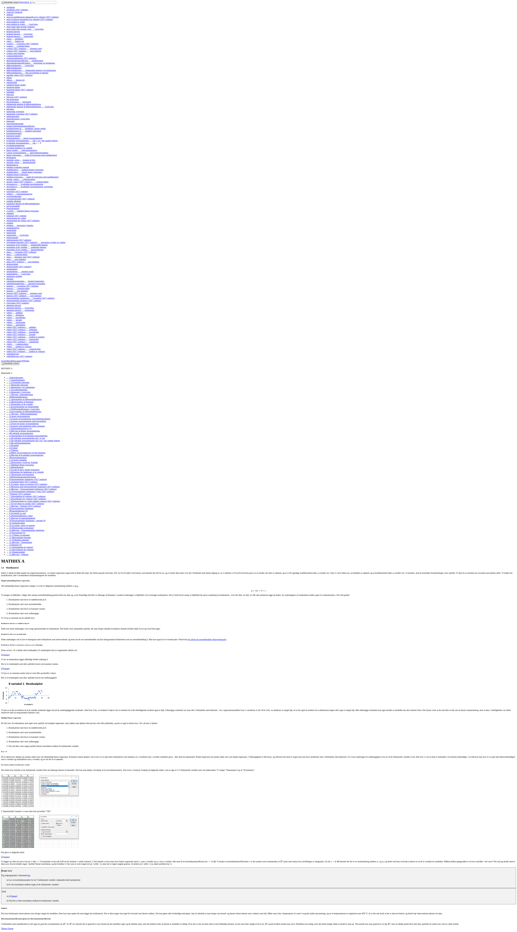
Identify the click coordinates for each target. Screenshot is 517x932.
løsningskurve (12, 165)
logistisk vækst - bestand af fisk (20, 160)
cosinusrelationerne (14, 56)
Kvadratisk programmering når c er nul (27, 438)
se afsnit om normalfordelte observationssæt (207, 639)
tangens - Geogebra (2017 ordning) (22, 286)
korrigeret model (13, 136)
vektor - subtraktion (15, 325)
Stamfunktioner (17, 380)
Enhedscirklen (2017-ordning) (23, 482)
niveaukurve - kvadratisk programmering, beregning (29, 187)
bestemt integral (13, 31)
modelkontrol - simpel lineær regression (24, 172)
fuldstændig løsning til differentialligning (23, 104)
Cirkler (13, 448)
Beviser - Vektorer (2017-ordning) (25, 506)
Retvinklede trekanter (20, 537)
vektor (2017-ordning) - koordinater (22, 332)
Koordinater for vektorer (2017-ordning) (27, 499)
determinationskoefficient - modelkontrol (24, 61)
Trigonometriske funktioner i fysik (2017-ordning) (31, 491)
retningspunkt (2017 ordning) (18, 240)
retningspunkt (12, 237)
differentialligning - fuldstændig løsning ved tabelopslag (31, 70)
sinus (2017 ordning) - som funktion (22, 262)
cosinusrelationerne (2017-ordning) (21, 58)
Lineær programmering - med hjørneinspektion (27, 153)
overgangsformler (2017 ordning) (20, 199)
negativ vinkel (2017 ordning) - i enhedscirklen (27, 182)
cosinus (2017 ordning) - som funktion (23, 51)
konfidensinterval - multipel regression (23, 131)
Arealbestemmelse (18, 390)
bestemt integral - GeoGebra (19, 34)
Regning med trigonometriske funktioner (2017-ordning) (34, 487)
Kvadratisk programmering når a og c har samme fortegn (34, 440)
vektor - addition (14, 313)
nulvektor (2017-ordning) (17, 191)
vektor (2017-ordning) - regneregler (22, 339)
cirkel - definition (14, 39)
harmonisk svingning (15, 111)
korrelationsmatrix (14, 133)
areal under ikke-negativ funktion (20, 27)
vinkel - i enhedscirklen (17, 344)
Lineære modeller (18, 460)
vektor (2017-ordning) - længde (20, 334)
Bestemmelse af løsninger (21, 402)
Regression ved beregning (21, 474)
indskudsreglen (12, 116)
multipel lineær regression (17, 174)
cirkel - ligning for (15, 41)
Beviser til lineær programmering (24, 431)
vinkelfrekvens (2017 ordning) (19, 356)
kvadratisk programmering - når (23, 143)
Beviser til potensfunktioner (22, 518)
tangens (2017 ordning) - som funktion (23, 296)
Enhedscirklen (17, 523)
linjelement (11, 157)
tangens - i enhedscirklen (18, 288)
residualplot (11, 230)
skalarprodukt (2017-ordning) (19, 267)
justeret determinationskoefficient (20, 126)
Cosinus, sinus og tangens (22, 525)
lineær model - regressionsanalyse (21, 150)
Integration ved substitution (22, 387)
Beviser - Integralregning (21, 394)
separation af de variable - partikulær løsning (26, 247)
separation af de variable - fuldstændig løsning (27, 245)
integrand (10, 121)
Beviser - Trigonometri (20, 542)
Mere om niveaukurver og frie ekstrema (27, 453)
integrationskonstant (14, 124)
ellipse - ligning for (15, 80)
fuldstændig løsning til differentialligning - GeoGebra (30, 107)
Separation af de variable (21, 404)
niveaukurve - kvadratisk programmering (24, 184)
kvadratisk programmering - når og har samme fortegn (32, 140)
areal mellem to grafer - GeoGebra (22, 24)
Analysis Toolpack (14, 12)
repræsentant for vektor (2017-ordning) (23, 220)
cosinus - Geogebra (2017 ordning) (22, 44)
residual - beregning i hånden (19, 225)
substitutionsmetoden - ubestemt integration (25, 283)
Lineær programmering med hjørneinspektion (29, 419)
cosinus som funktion (15, 53)
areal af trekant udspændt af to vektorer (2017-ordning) (29, 19)
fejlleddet (10, 92)
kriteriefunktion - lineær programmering (24, 138)
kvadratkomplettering (15, 145)
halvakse (10, 109)
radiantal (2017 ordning (16, 216)
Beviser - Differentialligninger (23, 414)
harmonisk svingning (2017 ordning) (22, 114)
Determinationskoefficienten (22, 477)
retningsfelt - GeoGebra (17, 235)
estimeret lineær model (16, 85)
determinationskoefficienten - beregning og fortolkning (30, 63)
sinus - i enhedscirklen (16, 254)
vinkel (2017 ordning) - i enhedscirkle (23, 349)
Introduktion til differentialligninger (25, 399)
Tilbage (4, 928)
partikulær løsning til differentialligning (23, 204)
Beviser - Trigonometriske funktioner (26, 530)
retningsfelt (11, 233)
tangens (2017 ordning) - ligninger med (24, 293)
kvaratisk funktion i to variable (19, 148)
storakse (9, 279)
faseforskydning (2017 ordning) (19, 90)
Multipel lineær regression (21, 465)
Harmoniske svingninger (21, 528)
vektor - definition (15, 315)
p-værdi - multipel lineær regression (22, 211)
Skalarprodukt (17, 552)
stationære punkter (14, 276)
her (28, 875)
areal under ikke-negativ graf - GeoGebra (25, 29)
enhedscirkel (11, 82)
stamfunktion (12, 269)
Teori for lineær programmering (24, 424)
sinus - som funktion (16, 259)
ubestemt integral (13, 305)
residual (9, 223)
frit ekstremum (12, 99)
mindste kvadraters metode (17, 167)
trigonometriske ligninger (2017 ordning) (23, 300)
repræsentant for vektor (16, 218)
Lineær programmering (19, 416)
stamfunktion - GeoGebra (18, 274)
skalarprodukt (12, 264)
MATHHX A (25, 2)
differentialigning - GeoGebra (20, 65)
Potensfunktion (12, 208)
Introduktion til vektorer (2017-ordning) (27, 496)
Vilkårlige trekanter (19, 540)
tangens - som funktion (17, 291)
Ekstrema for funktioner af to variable (26, 472)
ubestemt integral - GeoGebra (20, 308)
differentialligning (14, 68)
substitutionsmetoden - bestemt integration (25, 281)
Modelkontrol (16, 467)
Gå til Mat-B (6, 361)
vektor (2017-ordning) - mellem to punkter (25, 337)
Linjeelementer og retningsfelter (24, 407)
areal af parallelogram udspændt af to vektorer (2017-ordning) (32, 17)
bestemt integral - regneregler (19, 36)
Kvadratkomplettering (19, 443)
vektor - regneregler (15, 322)
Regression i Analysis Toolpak (23, 462)
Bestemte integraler (18, 385)
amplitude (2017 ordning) (17, 10)
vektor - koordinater (15, 317)
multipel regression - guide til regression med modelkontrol (32, 177)
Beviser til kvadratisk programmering (26, 455)
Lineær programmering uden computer (27, 426)
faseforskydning (13, 87)
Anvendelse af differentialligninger (25, 411)
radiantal (10, 213)
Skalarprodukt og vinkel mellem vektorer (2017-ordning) (34, 501)
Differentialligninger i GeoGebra (24, 409)
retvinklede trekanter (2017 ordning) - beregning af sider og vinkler (35, 242)
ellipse (9, 77)
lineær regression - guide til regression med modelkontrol (31, 155)
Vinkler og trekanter (19, 535)
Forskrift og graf (17, 513)
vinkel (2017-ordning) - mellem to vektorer (25, 351)
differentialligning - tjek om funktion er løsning (27, 73)
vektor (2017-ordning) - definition (21, 330)
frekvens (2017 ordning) (16, 97)
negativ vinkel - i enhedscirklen (20, 179)
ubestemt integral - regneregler (20, 310)
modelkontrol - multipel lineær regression (24, 170)
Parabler (14, 445)
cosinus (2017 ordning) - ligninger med (24, 48)
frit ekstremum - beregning (18, 102)
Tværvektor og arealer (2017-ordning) (26, 503)
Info (27, 361)
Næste (10, 928)
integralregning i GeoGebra (18, 119)
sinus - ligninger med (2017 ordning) (23, 257)
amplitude (10, 7)
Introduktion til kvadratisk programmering (28, 436)
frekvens (10, 94)
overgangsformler (13, 196)
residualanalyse (12, 228)
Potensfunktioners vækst (21, 516)
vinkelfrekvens (12, 354)
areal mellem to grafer (15, 22)
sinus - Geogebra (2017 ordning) (21, 252)
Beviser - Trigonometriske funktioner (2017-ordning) (33, 489)
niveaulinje (11, 189)
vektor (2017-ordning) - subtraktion (22, 342)
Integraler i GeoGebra (19, 392)
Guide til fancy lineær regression (24, 470)
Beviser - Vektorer (18, 554)
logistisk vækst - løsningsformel (20, 162)
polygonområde (13, 206)
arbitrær (9, 14)
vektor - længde (14, 320)
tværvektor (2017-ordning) (17, 303)
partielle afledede (13, 201)
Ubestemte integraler (19, 382)
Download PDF (19, 361)
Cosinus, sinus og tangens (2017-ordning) (28, 484)
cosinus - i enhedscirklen (17, 46)
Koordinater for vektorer (21, 550)
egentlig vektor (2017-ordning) (19, 75)
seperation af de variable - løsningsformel (24, 250)
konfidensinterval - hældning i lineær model (26, 128)
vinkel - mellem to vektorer (19, 346)
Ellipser (13, 450)
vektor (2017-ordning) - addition (21, 327)
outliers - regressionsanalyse (19, 194)
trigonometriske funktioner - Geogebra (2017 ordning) (30, 298)
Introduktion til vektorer (21, 547)
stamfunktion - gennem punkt (20, 271)
